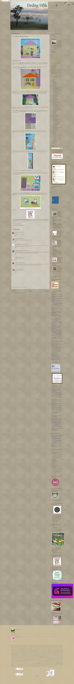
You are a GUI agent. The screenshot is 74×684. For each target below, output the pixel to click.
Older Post (48, 291)
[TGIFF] (30, 218)
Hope (22, 654)
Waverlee (16, 257)
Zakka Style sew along (39, 665)
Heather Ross (56, 653)
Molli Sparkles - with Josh (55, 351)
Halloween (40, 653)
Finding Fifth (37, 5)
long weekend (49, 656)
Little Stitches (36, 656)
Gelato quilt (56, 652)
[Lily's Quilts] (57, 513)
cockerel (43, 648)
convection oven (53, 648)
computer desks (49, 648)
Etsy (56, 650)
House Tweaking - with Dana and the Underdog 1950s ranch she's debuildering (57, 419)
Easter (41, 650)
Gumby (24, 653)
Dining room (61, 649)
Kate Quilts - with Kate (55, 345)
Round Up (24, 660)
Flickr (60, 651)
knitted (46, 655)
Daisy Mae (35, 649)
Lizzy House (39, 656)
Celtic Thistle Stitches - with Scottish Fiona (56, 323)
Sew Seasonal (16, 661)
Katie (29, 655)
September (54, 130)
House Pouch (24, 654)
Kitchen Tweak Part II (56, 114)
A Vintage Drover (55, 92)
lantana (60, 655)
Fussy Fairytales (45, 652)
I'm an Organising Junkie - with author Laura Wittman (56, 391)
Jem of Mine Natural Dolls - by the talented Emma (56, 439)
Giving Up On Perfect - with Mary (56, 389)
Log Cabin (46, 656)
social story (57, 661)
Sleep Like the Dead (55, 123)
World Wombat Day (55, 99)
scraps (57, 660)
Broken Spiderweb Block (32, 647)
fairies (22, 651)
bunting (40, 647)
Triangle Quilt (14, 194)
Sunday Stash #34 (55, 120)
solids (60, 661)
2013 (53, 79)
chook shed (27, 648)
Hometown (20, 654)
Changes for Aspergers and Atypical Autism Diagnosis (57, 88)
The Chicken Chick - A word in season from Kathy (57, 402)
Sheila (16, 238)
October (54, 85)
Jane (16, 232)
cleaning (40, 648)
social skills (54, 661)
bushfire (42, 647)
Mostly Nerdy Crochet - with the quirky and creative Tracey (57, 442)
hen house (60, 653)
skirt (41, 661)
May (54, 136)
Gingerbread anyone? (56, 116)
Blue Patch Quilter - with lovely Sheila (57, 321)
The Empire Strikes (55, 96)
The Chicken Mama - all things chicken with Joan (57, 408)
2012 (53, 81)
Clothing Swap (55, 103)
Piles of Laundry (55, 117)
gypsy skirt (32, 653)
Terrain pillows (59, 211)
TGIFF (19, 225)
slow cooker (43, 661)
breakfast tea (25, 647)
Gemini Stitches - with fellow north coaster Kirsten (56, 328)
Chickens (49, 30)
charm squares (12, 648)
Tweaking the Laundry (56, 119)
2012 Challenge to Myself (42, 645)
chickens (22, 648)
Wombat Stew (32, 30)
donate (25, 650)
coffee (45, 648)
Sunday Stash (24, 30)
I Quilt (32, 654)
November (54, 83)
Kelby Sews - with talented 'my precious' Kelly (57, 306)
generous (59, 652)
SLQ (45, 661)
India (42, 654)
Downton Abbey (28, 650)
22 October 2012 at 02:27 (21, 262)
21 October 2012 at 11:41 (21, 257)
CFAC (56, 647)
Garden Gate (50, 652)
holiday (12, 654)
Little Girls (33, 656)
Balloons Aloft (55, 106)
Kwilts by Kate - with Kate (55, 346)
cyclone (28, 649)
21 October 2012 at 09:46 (25, 250)
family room (24, 651)
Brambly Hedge (22, 647)
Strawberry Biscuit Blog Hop (59, 241)
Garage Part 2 (55, 98)
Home (14, 30)
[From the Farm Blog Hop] (56, 610)
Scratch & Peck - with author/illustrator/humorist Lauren (56, 412)
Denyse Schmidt (48, 649)
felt (38, 651)
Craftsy (16, 649)
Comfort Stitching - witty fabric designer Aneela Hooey (57, 296)
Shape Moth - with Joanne (55, 314)
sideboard (37, 661)
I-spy (34, 654)
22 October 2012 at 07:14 (20, 269)
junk (15, 655)
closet (41, 648)
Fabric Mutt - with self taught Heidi (56, 326)
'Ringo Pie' (21, 63)
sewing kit (21, 661)
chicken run (19, 648)
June (54, 134)
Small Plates (51, 661)
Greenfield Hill (20, 653)
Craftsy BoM (19, 649)
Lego (17, 656)
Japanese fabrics (58, 654)
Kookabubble (52, 655)
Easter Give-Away (44, 650)
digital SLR (58, 649)
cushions (24, 649)
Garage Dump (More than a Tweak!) (57, 109)
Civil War (38, 648)
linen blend (22, 656)
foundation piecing (18, 652)
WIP (60, 664)
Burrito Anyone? (55, 126)
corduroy (57, 648)
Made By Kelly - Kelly (55, 349)
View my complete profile (55, 49)
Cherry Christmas (16, 648)
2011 (53, 143)
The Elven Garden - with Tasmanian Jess (57, 336)
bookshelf (17, 647)
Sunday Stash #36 (55, 100)
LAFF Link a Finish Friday (18, 219)
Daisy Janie (32, 649)
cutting (26, 649)
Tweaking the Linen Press (56, 107)
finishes (54, 651)
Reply (15, 235)
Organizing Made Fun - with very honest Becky (57, 395)
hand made (47, 653)
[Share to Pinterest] (26, 223)
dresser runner (34, 650)
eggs (47, 650)
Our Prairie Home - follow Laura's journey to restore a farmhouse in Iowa (57, 422)
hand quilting (50, 653)
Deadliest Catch (38, 649)
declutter (44, 649)
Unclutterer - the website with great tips (57, 397)
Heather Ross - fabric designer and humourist (56, 301)
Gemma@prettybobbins (18, 250)
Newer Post (13, 291)
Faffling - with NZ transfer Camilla (56, 344)
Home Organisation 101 (16, 654)
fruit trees (35, 652)
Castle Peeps (53, 647)
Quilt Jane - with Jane (54, 353)
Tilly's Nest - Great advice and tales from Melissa (57, 410)
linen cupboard (25, 656)
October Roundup (55, 86)
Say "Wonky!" (55, 113)
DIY (18, 650)
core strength (60, 648)
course (12, 649)
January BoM (54, 654)
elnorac (16, 262)
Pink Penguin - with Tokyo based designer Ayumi (57, 309)
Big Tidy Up (46, 646)
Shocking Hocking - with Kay (55, 355)
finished (52, 651)
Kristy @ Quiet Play (18, 244)
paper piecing (16, 225)
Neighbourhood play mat (22, 67)
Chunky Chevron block (34, 648)
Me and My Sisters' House (56, 102)
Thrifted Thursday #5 (56, 105)
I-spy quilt (36, 654)
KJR (45, 655)
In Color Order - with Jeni (55, 302)
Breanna (28, 647)
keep (40, 655)
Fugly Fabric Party (39, 652)
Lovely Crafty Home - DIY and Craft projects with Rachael (56, 424)
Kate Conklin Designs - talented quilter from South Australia (57, 304)
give (60, 652)
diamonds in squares (54, 649)
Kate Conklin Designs (23, 655)
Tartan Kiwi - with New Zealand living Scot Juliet (57, 335)
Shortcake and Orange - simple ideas (56, 420)
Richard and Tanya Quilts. (26, 219)
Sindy (38, 661)
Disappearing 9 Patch (13, 650)
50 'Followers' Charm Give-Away (53, 645)
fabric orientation (16, 651)
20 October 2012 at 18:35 (20, 232)
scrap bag (43, 660)
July (54, 133)
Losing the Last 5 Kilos (53, 656)
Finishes (38, 30)
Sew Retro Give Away (14, 634)
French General (30, 652)
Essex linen (54, 650)
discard (17, 650)
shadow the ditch (31, 661)
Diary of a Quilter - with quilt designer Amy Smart (57, 298)
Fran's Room (54, 112)
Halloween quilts (44, 653)
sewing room (27, 661)
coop (55, 648)
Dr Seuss (31, 650)
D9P (29, 649)
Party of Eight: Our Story (56, 240)
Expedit (58, 650)
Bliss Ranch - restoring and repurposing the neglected (57, 426)
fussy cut (42, 652)
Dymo (40, 650)
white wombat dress (26, 110)
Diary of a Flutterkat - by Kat (55, 342)
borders (19, 647)
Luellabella (54, 223)
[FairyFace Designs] (57, 623)
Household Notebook (28, 654)
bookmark (13, 647)
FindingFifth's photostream (56, 201)
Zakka (43, 30)
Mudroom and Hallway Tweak (57, 89)
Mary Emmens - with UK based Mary (56, 329)
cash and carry (50, 647)
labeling (54, 655)
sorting (62, 661)
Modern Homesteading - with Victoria (56, 440)
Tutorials (54, 30)
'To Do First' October (56, 128)
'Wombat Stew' (33, 62)
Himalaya (62, 653)
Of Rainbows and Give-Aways (19, 629)
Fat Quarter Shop (28, 651)
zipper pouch (53, 665)
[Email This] (23, 223)
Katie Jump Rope (37, 655)
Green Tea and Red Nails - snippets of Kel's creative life (56, 436)
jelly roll (61, 654)
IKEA (38, 654)
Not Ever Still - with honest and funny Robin (56, 444)
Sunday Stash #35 (55, 110)
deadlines (41, 649)
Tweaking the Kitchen (56, 121)
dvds (38, 650)
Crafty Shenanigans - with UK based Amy (57, 325)
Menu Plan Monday (42, 657)
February (54, 140)
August (54, 132)
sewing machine (24, 661)
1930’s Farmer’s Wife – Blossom (57, 250)
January (54, 141)
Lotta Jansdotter (61, 656)
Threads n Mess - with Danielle (56, 359)
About (18, 30)
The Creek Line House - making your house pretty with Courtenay (57, 429)
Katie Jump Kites (32, 655)
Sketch (40, 661)
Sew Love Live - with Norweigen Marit (57, 333)
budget (35, 647)
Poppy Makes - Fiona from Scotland (56, 311)
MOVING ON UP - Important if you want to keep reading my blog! (59, 232)
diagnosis (51, 649)
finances (40, 651)
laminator (58, 655)
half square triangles (36, 653)
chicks (25, 648)
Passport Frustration (55, 95)
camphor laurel (47, 647)
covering (15, 649)
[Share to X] (25, 223)
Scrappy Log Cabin (47, 660)
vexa (16, 269)
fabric (59, 650)
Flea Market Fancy (57, 651)
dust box (37, 650)
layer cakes (15, 656)
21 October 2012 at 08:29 (24, 244)
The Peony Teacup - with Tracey (56, 358)
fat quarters (31, 651)
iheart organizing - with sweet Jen (56, 392)
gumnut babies (26, 653)
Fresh (33, 652)
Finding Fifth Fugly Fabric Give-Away (45, 651)
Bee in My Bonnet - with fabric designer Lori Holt (57, 294)
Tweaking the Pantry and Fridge (57, 127)
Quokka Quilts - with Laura (55, 354)
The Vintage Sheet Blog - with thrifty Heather (56, 446)
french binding (27, 652)
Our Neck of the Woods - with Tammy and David (57, 406)
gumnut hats (29, 653)
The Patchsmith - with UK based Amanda (57, 338)
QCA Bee (25, 659)
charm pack (61, 647)
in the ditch (40, 654)
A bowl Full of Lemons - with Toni (56, 387)
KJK (43, 655)
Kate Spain (27, 655)
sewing (19, 661)
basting (30, 646)
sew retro (14, 661)
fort (15, 652)
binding (49, 646)
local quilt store (43, 656)
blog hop (55, 646)
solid (59, 661)
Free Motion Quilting (22, 652)
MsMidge (54, 230)
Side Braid (34, 661)
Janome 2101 (46, 654)
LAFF (56, 655)
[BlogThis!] (24, 223)
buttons (44, 647)
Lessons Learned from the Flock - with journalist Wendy (57, 404)
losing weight (57, 656)
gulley (22, 653)
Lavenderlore (12, 656)
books (15, 647)
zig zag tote (45, 665)
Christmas (30, 648)
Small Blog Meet (48, 661)
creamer (22, 649)
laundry (62, 655)
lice (18, 656)
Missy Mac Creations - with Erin (56, 350)
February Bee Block (35, 651)
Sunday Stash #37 (55, 91)
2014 (53, 78)
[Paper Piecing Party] (57, 579)
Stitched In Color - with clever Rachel (56, 315)
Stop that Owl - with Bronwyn (55, 356)
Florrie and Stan (13, 652)
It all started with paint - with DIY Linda (57, 393)
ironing (44, 654)
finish (50, 651)
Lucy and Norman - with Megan (56, 307)
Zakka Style (34, 665)
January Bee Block (50, 654)
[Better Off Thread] (54, 527)
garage (48, 652)
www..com (55, 191)
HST (31, 654)
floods (62, 651)
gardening (53, 652)
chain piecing (58, 647)
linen (19, 656)
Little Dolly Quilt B (29, 656)
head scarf (53, 653)
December (54, 82)
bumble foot (38, 647)
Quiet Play (54, 257)
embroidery (49, 650)
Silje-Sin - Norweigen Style (55, 430)
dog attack (20, 650)
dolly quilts (22, 650)
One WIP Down (59, 266)
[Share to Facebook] (26, 223)
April (54, 137)
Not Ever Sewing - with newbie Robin (56, 332)
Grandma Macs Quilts (15, 653)
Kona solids (48, 655)
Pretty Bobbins (27, 193)
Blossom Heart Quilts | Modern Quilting (57, 220)
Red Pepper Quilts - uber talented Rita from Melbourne (57, 313)
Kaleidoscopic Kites (18, 655)
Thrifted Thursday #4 (56, 124)
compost (47, 648)
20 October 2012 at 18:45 (20, 238)
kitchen (42, 655)
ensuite (52, 650)
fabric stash (19, 651)
